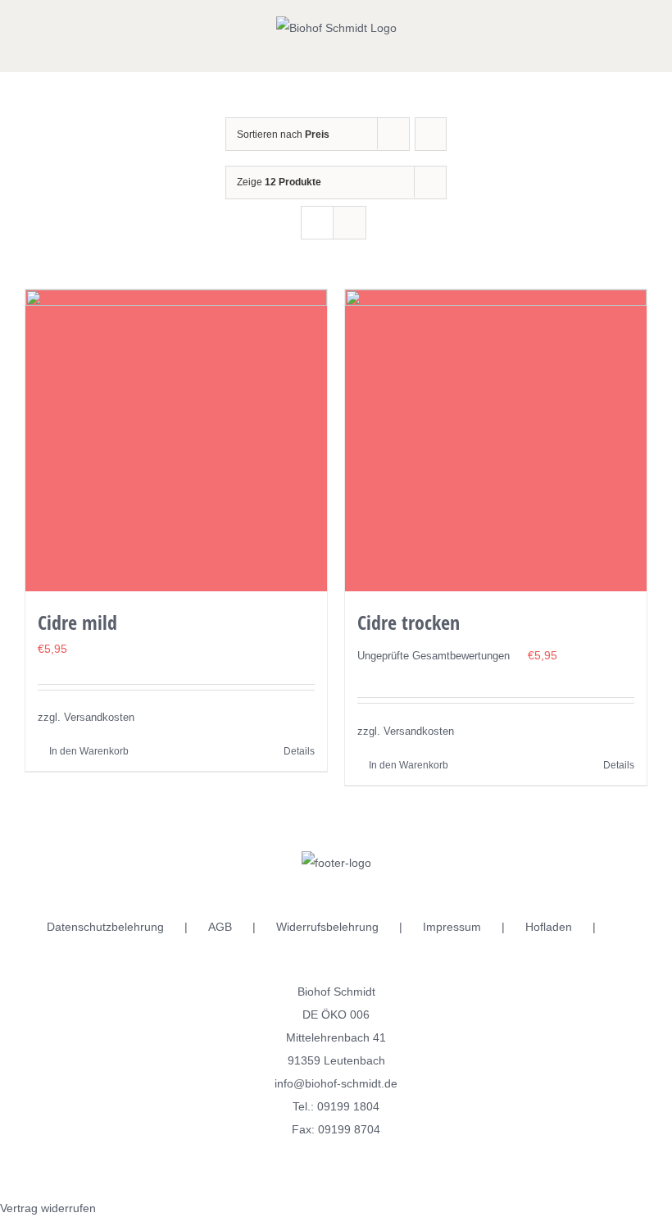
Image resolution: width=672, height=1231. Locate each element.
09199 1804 (348, 1106)
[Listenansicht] (350, 223)
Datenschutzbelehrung (105, 926)
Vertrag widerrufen (48, 1208)
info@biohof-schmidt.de (336, 1083)
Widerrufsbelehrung (327, 926)
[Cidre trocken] (496, 440)
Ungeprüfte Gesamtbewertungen (433, 656)
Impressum (452, 926)
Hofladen (548, 926)
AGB (220, 926)
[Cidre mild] (176, 440)
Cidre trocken (408, 622)
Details (299, 751)
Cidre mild (77, 622)
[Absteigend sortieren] (431, 134)
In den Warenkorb (89, 751)
